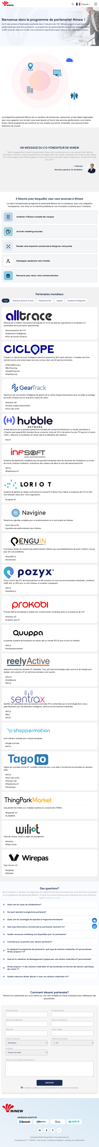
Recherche (72, 4)
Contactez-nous (51, 898)
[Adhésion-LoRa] (41, 1121)
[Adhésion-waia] (74, 1121)
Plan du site (41, 1140)
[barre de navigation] (94, 4)
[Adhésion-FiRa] (57, 1121)
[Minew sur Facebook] (46, 1130)
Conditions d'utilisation (55, 1140)
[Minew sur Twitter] (52, 1130)
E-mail (94, 926)
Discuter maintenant (94, 920)
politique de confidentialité (74, 1140)
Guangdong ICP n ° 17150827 (25, 1140)
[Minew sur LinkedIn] (40, 1130)
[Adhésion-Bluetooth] (24, 1121)
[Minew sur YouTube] (59, 1130)
